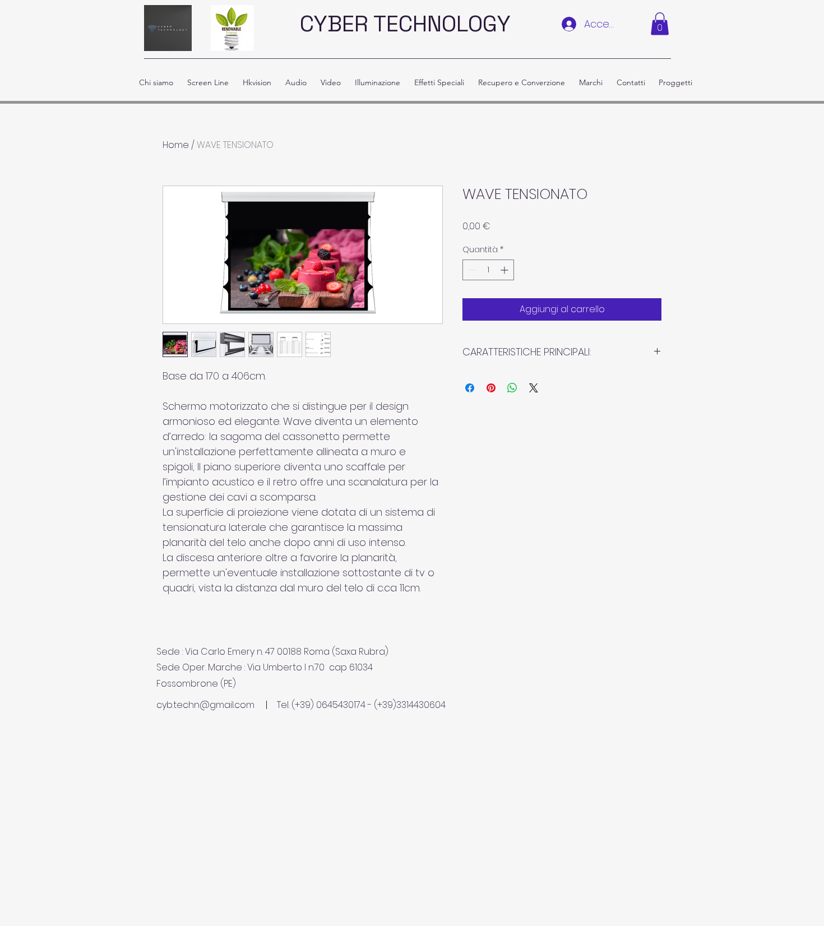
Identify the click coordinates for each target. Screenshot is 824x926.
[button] (659, 23)
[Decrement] (471, 270)
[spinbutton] (488, 270)
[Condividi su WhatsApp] (512, 388)
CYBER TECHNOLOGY (405, 24)
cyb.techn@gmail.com (205, 704)
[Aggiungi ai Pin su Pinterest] (491, 388)
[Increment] (505, 270)
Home (176, 144)
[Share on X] (533, 388)
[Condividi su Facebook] (469, 388)
